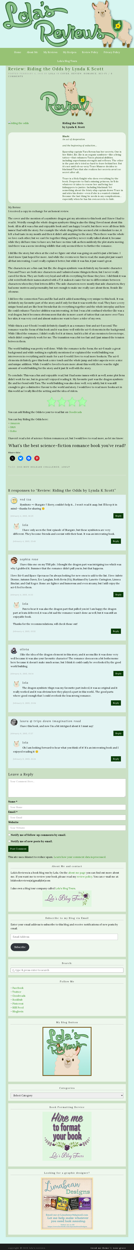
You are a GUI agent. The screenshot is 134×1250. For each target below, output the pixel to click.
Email (12, 811)
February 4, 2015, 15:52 (24, 631)
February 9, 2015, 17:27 (22, 733)
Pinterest (18, 1003)
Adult (66, 467)
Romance (90, 73)
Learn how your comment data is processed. (80, 857)
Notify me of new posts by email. (32, 841)
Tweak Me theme (100, 1248)
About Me (32, 52)
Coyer (64, 73)
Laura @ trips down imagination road (50, 721)
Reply (118, 515)
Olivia (24, 649)
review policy (84, 876)
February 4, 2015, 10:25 (22, 516)
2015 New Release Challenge (38, 467)
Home (17, 52)
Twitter (16, 991)
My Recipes (69, 52)
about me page (77, 872)
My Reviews (50, 52)
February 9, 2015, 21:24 (24, 759)
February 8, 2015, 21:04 (24, 703)
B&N (13, 427)
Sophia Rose (29, 559)
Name (12, 801)
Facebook (18, 987)
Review (76, 73)
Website (13, 822)
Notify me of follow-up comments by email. (38, 834)
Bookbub (17, 999)
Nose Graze (119, 1248)
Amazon (15, 423)
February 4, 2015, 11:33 (22, 594)
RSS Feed (18, 1007)
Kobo (13, 431)
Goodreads (75, 412)
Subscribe (20, 947)
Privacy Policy (112, 52)
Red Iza (25, 499)
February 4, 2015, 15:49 (24, 541)
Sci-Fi (103, 73)
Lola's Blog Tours (65, 888)
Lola (52, 73)
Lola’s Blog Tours (67, 61)
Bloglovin (17, 1011)
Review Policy (90, 52)
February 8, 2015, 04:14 (22, 673)
